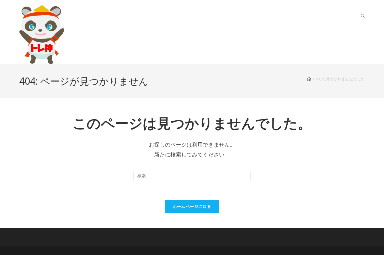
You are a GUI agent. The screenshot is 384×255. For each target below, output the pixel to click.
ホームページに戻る (192, 206)
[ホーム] (309, 79)
